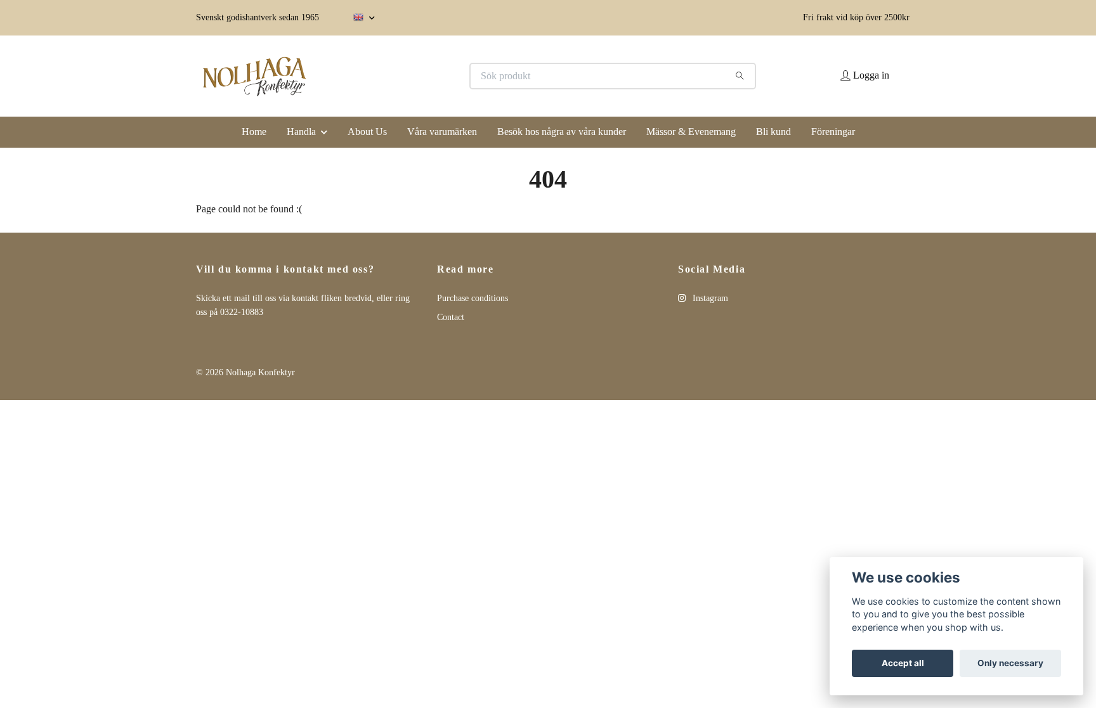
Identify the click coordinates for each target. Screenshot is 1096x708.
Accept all (903, 663)
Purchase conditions (472, 298)
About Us (367, 131)
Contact (450, 317)
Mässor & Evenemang (691, 131)
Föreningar (833, 131)
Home (254, 131)
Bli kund (773, 131)
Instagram (709, 298)
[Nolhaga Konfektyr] (372, 76)
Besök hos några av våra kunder (561, 131)
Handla (301, 131)
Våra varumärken (442, 131)
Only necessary (1010, 663)
